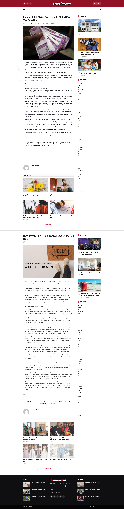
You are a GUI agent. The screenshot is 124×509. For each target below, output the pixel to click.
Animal (79, 85)
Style (79, 176)
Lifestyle (66, 9)
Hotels (79, 135)
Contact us (99, 506)
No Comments (45, 23)
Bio (79, 95)
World (90, 9)
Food (79, 118)
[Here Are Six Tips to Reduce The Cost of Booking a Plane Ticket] (89, 285)
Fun (79, 120)
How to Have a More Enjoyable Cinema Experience (89, 253)
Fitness (79, 116)
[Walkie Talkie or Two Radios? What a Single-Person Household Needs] (35, 207)
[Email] (18, 79)
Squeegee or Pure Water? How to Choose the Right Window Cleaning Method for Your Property (39, 490)
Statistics (80, 174)
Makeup (79, 145)
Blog (79, 97)
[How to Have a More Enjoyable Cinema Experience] (89, 244)
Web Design (80, 186)
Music (79, 153)
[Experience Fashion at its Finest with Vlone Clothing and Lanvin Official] (62, 429)
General (79, 126)
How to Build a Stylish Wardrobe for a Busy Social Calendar (34, 438)
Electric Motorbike (81, 106)
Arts (46, 9)
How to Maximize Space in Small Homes (90, 273)
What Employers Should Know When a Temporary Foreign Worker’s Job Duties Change (92, 497)
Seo (79, 168)
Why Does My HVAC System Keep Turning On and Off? (38, 483)
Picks (79, 162)
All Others (80, 83)
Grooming (80, 128)
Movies (79, 151)
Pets (79, 157)
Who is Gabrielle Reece (55, 158)
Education (80, 103)
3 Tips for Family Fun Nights (89, 73)
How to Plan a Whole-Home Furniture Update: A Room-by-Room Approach (93, 483)
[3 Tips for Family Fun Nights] (89, 65)
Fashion (79, 112)
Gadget (79, 122)
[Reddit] (18, 72)
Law (79, 141)
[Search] (100, 9)
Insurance (80, 137)
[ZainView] (62, 3)
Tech (83, 9)
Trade (79, 182)
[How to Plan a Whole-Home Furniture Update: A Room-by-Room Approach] (80, 484)
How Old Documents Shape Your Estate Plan (61, 216)
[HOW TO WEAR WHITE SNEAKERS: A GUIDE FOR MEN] (48, 261)
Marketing (80, 149)
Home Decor (80, 133)
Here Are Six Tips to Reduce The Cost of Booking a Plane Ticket (90, 294)
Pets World (75, 9)
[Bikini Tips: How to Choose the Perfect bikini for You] (89, 44)
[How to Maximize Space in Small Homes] (89, 264)
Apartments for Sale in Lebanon (90, 33)
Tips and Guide (81, 180)
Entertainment (55, 9)
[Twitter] (18, 69)
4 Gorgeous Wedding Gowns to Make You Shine (35, 460)
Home (32, 9)
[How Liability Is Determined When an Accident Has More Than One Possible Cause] (80, 491)
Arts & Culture (81, 89)
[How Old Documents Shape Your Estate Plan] (62, 207)
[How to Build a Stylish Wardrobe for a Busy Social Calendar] (35, 429)
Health (79, 130)
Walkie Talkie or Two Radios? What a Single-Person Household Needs (34, 216)
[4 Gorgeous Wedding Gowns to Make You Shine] (35, 451)
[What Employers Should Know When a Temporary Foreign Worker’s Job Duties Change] (80, 498)
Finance (79, 114)
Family (79, 110)
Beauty (79, 93)
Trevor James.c (30, 23)
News (79, 155)
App (79, 87)
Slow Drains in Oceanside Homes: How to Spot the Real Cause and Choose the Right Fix (38, 497)
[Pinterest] (18, 76)
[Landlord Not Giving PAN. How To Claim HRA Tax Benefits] (48, 43)
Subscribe (97, 3)
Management (80, 147)
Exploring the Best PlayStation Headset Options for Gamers (61, 194)
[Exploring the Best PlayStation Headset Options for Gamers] (62, 185)
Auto (79, 91)
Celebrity (80, 101)
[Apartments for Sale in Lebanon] (89, 25)
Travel (79, 184)
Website (80, 188)
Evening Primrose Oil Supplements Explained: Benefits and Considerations (34, 194)
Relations (80, 166)
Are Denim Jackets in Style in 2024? (60, 459)
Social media (80, 170)
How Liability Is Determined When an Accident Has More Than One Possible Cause (92, 490)
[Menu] (24, 9)
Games (79, 124)
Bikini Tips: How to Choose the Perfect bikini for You (90, 53)
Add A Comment (48, 224)
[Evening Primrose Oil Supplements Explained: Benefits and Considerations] (35, 185)
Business (38, 9)
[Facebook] (18, 66)
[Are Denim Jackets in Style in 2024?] (62, 451)
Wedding (80, 191)
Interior (79, 139)
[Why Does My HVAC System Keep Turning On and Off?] (26, 484)
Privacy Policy (92, 506)
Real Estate (80, 164)
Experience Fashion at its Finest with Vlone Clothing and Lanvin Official (60, 438)
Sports (79, 172)
